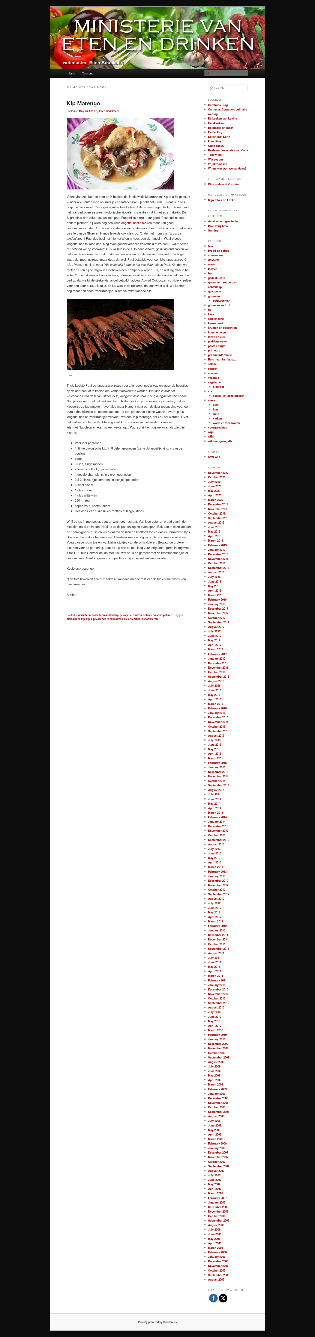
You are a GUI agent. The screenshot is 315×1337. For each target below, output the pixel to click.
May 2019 (214, 531)
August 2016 (216, 681)
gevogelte (126, 615)
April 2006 (214, 1243)
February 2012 (217, 926)
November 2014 (218, 776)
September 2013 (218, 840)
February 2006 (217, 1252)
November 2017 (218, 613)
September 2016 (218, 676)
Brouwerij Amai (218, 226)
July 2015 (214, 740)
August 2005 (216, 1279)
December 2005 (218, 1261)
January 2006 (216, 1257)
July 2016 (214, 685)
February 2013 (217, 871)
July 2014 (214, 794)
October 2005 (216, 1270)
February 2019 (217, 545)
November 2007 (218, 1157)
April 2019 (214, 536)
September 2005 (218, 1275)
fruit (210, 273)
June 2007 (214, 1180)
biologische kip (76, 619)
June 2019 (214, 527)
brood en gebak (218, 250)
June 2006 (214, 1234)
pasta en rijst (216, 346)
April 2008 (214, 1134)
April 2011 (214, 971)
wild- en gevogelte (220, 441)
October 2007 (216, 1162)
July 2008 (214, 1121)
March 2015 (215, 758)
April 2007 (214, 1189)
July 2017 (214, 631)
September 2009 (218, 1057)
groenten (214, 296)
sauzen (137, 615)
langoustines (115, 619)
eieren (212, 264)
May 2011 (214, 967)
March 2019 (215, 540)
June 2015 (214, 744)
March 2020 (215, 500)
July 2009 (214, 1066)
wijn (211, 432)
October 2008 (216, 1107)
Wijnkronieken (217, 164)
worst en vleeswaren (226, 423)
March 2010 (215, 1030)
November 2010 (218, 994)
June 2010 (214, 1016)
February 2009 (217, 1089)
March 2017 (215, 649)
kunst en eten (217, 332)
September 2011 (218, 948)
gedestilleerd (216, 278)
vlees (211, 400)
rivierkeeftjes (132, 619)
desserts (213, 260)
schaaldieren (150, 619)
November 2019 (218, 509)
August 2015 (216, 735)
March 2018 (215, 595)
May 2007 (214, 1184)
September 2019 (218, 518)
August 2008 (216, 1116)
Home (71, 73)
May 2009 (214, 1075)
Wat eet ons (216, 159)
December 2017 (218, 608)
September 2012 (218, 894)
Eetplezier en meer (220, 128)
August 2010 (216, 1007)
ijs (209, 309)
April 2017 (214, 645)
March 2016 (215, 704)
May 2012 (214, 912)
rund (216, 414)
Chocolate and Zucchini (224, 184)
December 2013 (218, 826)
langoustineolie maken (136, 222)
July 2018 (214, 577)
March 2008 (215, 1139)
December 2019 (218, 504)
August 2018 (216, 572)
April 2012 (214, 917)
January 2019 (216, 550)
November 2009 (218, 1048)
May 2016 (214, 695)
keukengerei (216, 318)
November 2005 (218, 1266)
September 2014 (218, 785)
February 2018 (217, 599)
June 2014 (214, 799)
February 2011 (217, 980)
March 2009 (215, 1084)
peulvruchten (221, 300)
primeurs (214, 350)
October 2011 (216, 944)
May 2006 (214, 1239)
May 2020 (214, 491)
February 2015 (217, 763)
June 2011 (214, 962)
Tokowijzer (215, 155)
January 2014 (216, 821)
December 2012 (218, 880)
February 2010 (217, 1035)
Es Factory (215, 132)
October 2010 (216, 998)
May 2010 (214, 1021)
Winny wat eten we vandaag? (227, 168)
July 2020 (214, 482)
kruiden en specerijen (222, 328)
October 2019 (216, 513)
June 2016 (214, 690)
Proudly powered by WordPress (157, 1322)
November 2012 (218, 885)
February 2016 (217, 708)
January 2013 (216, 876)
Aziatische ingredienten (223, 221)
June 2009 (214, 1071)
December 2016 (218, 663)
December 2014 (218, 772)
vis (210, 391)
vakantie (213, 378)
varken (217, 418)
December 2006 (218, 1207)
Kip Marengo (83, 103)
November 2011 (218, 939)
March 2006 (215, 1248)
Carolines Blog (218, 105)
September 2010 (218, 1003)
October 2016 (216, 672)
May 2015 (214, 749)
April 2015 (214, 753)
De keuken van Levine (222, 118)
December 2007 (218, 1152)
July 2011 (214, 957)
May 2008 (214, 1130)
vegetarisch (215, 382)
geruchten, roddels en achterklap (98, 615)
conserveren (216, 255)
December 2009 (218, 1044)
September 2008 (218, 1112)
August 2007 (216, 1171)
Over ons (87, 73)
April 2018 (214, 590)
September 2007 (218, 1166)
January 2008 (216, 1148)
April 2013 (214, 862)
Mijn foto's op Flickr (221, 200)
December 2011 (218, 935)
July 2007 (214, 1175)
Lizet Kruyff (215, 141)
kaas (211, 314)
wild (211, 436)
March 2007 (215, 1193)
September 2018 (218, 568)
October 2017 (216, 618)
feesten (213, 269)
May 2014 (214, 803)
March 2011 (215, 976)
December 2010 (218, 989)
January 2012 (216, 930)
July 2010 (214, 1012)
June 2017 (214, 636)
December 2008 (218, 1098)
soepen (213, 373)
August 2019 (216, 522)
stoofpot (218, 387)
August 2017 (216, 627)
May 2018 (214, 586)
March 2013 (215, 867)
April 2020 (214, 495)
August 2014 (216, 790)
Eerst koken (216, 123)
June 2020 (214, 486)
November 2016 (218, 667)
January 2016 (216, 713)
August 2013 (216, 844)
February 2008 (217, 1143)
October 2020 (216, 477)
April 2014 (214, 808)
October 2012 (216, 889)
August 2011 (216, 953)
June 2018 (214, 581)
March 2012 (215, 921)
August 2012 (216, 898)
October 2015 (216, 726)
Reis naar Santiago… (222, 359)
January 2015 (216, 767)
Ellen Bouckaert (109, 111)
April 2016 (214, 699)
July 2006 (214, 1229)
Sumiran (213, 230)
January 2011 (216, 985)
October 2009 (216, 1053)
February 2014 (217, 817)
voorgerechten (217, 427)
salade (212, 364)
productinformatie (220, 355)
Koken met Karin (219, 137)
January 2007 (216, 1202)
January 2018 (216, 604)
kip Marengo (98, 619)
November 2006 (218, 1211)
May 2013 (214, 858)
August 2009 (216, 1062)
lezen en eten (217, 337)
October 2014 (216, 781)
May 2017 (214, 640)
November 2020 (218, 473)
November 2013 (218, 830)
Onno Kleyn (216, 146)
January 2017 (216, 658)
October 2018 (216, 563)
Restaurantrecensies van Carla (228, 150)
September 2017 (218, 622)
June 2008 (214, 1125)
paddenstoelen (218, 341)
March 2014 (215, 812)
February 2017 (217, 654)
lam (215, 409)
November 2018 (218, 559)
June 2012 (214, 908)
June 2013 (214, 853)
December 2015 (218, 717)
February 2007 (217, 1198)
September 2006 (218, 1220)
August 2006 (216, 1225)
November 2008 (218, 1103)
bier (210, 246)
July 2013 (214, 849)
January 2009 (216, 1094)
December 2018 (218, 554)
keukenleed (215, 323)
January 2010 (216, 1039)
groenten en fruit (219, 305)
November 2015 (218, 722)
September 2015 (218, 731)
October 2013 (216, 835)
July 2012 (214, 903)
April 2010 (214, 1026)
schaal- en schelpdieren (157, 615)
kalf (215, 405)
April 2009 (214, 1080)
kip (88, 619)
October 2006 (216, 1216)
